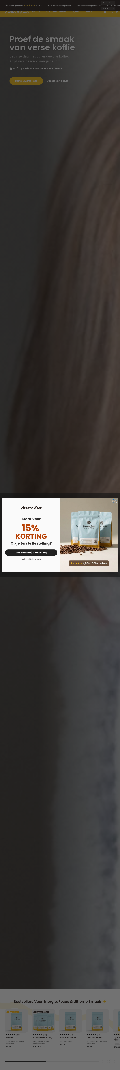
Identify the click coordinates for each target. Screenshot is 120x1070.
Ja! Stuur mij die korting (31, 552)
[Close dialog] (115, 501)
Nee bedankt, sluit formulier (31, 559)
